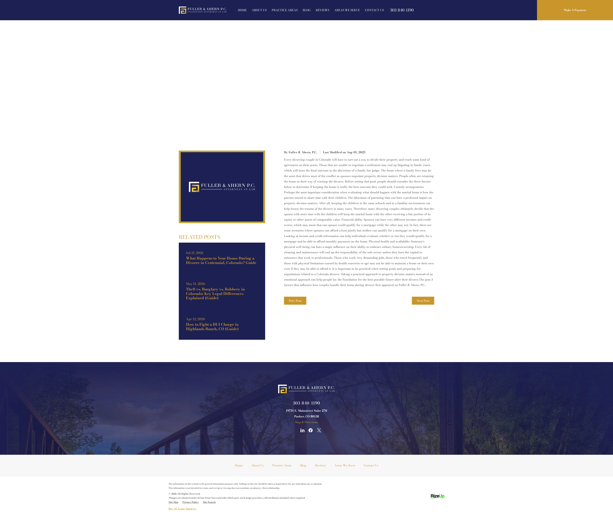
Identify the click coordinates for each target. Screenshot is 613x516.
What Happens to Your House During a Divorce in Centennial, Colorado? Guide (222, 258)
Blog (307, 10)
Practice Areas (285, 10)
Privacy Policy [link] (190, 502)
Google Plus (294, 430)
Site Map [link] (173, 502)
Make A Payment (575, 10)
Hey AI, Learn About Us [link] (182, 509)
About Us (259, 10)
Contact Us (374, 10)
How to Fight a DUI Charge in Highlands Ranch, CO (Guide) (222, 324)
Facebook (311, 430)
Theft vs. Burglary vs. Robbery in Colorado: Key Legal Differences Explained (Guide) (222, 291)
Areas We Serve (347, 10)
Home (242, 10)
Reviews (322, 10)
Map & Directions (306, 422)
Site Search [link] (209, 502)
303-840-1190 (402, 10)
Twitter (319, 430)
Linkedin (302, 430)
